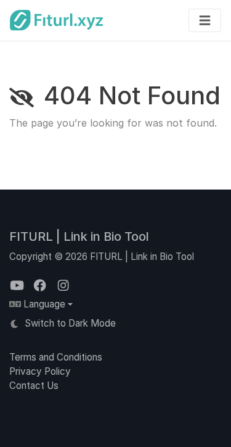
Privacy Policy (40, 371)
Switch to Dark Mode (69, 323)
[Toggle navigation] (204, 21)
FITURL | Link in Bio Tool (79, 236)
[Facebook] (41, 285)
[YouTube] (18, 285)
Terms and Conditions (55, 357)
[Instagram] (63, 285)
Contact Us (34, 385)
